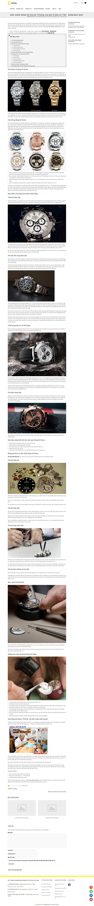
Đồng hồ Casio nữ (59, 893)
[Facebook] (69, 885)
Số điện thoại (11, 853)
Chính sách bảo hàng (46, 884)
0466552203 (53, 31)
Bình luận (10, 832)
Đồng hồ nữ (28, 8)
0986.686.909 (51, 33)
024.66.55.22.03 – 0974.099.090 (76, 27)
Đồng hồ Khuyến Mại (39, 8)
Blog (60, 8)
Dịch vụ (54, 8)
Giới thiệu (12, 8)
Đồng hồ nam (19, 8)
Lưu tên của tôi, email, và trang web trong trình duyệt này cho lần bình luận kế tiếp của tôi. (32, 860)
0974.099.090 (45, 31)
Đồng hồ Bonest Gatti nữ (60, 888)
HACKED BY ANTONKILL (22, 818)
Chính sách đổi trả (45, 889)
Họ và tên (10, 850)
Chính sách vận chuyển (46, 886)
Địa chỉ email (11, 857)
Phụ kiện (48, 8)
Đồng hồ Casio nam (59, 891)
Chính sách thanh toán (46, 892)
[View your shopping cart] (85, 2)
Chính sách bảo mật (45, 895)
